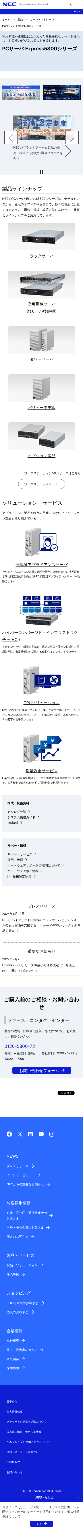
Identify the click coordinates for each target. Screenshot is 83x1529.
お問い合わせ (15, 1472)
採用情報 (13, 1368)
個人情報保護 (15, 1411)
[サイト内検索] (70, 4)
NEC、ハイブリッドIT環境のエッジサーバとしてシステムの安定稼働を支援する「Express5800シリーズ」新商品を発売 (41, 925)
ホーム (6, 19)
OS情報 (13, 823)
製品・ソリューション (22, 1265)
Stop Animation (41, 172)
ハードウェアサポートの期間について (34, 865)
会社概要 (13, 1341)
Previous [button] (11, 137)
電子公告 (12, 1401)
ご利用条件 (13, 1462)
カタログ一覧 (17, 812)
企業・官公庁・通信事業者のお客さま (27, 1215)
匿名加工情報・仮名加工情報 (24, 1431)
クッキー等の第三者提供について (26, 1421)
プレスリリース (17, 1166)
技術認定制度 (22, 876)
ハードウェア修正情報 (23, 871)
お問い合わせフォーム (39, 1070)
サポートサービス (20, 854)
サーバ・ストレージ (42, 19)
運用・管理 (15, 860)
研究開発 (13, 1359)
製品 (20, 19)
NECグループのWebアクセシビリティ (29, 1441)
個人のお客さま (17, 1236)
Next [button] (72, 137)
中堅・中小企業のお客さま (25, 1227)
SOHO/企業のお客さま (22, 1303)
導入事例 (13, 1274)
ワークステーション (38, 484)
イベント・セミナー (21, 1175)
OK (39, 1524)
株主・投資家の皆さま (22, 1350)
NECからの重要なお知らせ (25, 1184)
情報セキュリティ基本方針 (23, 1452)
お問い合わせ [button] (44, 1497)
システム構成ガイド (21, 817)
